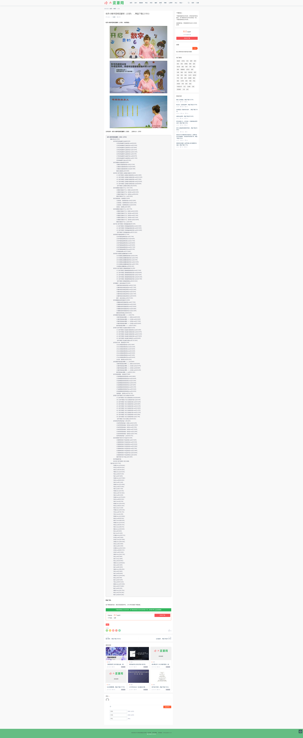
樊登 (190, 63)
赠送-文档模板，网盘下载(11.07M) (184, 99)
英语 (182, 63)
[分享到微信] (107, 630)
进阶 (194, 63)
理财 (165, 2)
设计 (136, 2)
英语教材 (179, 89)
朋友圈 (189, 78)
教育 (160, 2)
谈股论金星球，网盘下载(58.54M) (184, 116)
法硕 (178, 72)
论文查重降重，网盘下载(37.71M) (116, 687)
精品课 (178, 60)
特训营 (178, 83)
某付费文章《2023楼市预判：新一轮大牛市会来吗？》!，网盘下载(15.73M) (161, 664)
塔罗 (195, 72)
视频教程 (183, 69)
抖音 (187, 60)
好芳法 (187, 69)
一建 (184, 89)
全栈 (193, 86)
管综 (182, 75)
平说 (194, 80)
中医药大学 (179, 86)
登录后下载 (162, 615)
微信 (183, 66)
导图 (190, 80)
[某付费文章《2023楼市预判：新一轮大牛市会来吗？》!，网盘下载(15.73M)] (160, 653)
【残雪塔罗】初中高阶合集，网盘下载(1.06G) (116, 664)
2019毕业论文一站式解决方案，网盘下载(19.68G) (138, 687)
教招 (178, 80)
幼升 (107, 624)
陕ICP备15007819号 (151, 734)
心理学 (170, 2)
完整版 (186, 63)
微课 (191, 60)
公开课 (182, 80)
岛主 (185, 86)
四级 (185, 75)
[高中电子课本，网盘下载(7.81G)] (160, 676)
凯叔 (178, 63)
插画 (178, 69)
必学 (187, 89)
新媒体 (141, 2)
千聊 (190, 66)
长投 (185, 72)
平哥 (178, 78)
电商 (192, 69)
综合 (181, 2)
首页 (131, 2)
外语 (151, 2)
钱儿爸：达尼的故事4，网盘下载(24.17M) (186, 104)
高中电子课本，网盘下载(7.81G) (160, 687)
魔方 (186, 83)
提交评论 (167, 706)
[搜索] (188, 2)
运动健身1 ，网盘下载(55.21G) (163, 638)
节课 (183, 83)
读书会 (183, 60)
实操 (178, 75)
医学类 (194, 75)
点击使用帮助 (158, 609)
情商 (182, 78)
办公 (176, 2)
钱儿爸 (178, 66)
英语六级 (190, 72)
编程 (156, 2)
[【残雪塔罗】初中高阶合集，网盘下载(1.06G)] (116, 653)
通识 (186, 80)
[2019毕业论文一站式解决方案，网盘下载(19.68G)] (138, 676)
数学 (185, 78)
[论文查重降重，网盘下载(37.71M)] (116, 676)
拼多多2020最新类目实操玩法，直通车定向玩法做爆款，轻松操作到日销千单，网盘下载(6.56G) (186, 136)
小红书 (189, 75)
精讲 (186, 66)
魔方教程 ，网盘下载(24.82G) (113, 638)
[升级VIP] (300, 731)
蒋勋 (182, 72)
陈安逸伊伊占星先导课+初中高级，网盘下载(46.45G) (137, 664)
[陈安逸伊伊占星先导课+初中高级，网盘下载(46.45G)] (138, 653)
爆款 (194, 78)
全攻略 (188, 86)
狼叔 (190, 83)
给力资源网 (114, 3)
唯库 (195, 60)
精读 (194, 66)
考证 (146, 2)
